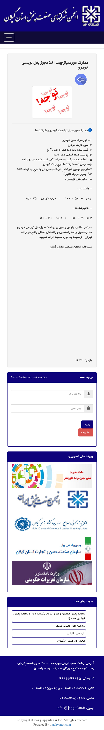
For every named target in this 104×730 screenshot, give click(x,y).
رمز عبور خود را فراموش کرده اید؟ (29, 377)
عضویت (85, 432)
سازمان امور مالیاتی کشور (70, 626)
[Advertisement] (52, 304)
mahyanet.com (61, 725)
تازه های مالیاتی (76, 633)
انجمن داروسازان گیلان (71, 641)
